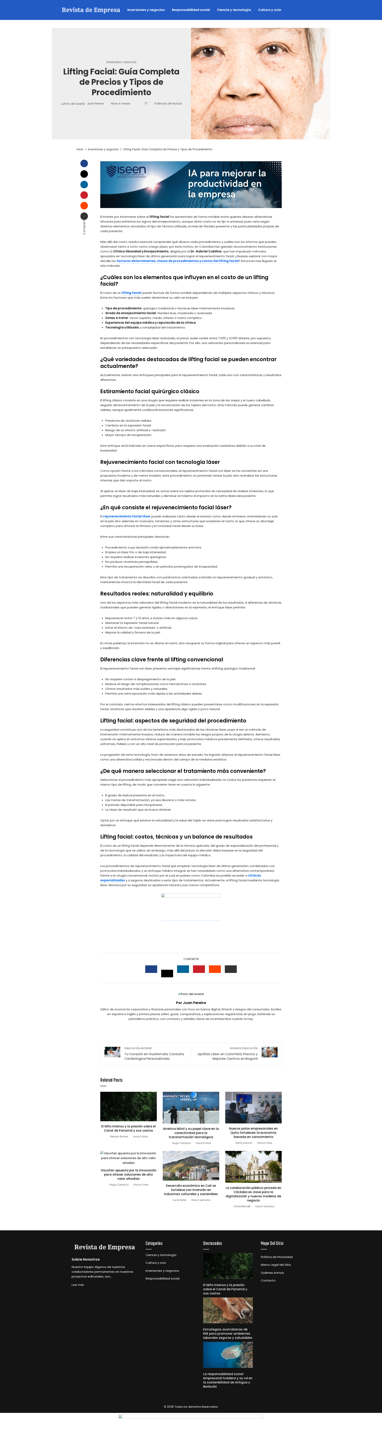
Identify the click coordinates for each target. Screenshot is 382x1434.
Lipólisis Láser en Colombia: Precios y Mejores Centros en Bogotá (228, 1054)
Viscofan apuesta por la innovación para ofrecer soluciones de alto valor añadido (128, 1174)
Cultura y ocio (156, 1263)
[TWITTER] (167, 973)
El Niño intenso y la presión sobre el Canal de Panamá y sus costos (128, 1128)
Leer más (78, 1285)
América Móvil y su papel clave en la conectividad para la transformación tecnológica (191, 1133)
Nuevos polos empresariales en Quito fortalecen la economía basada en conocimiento (253, 1132)
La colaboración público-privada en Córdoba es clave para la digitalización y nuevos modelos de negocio (253, 1194)
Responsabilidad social (162, 1279)
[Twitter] (84, 174)
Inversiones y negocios (121, 62)
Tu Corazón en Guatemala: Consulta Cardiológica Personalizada (154, 1054)
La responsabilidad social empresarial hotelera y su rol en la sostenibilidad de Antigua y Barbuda (227, 1380)
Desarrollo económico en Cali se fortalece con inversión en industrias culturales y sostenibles (191, 1190)
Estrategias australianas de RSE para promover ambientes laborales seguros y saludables (227, 1333)
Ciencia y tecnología (161, 1255)
